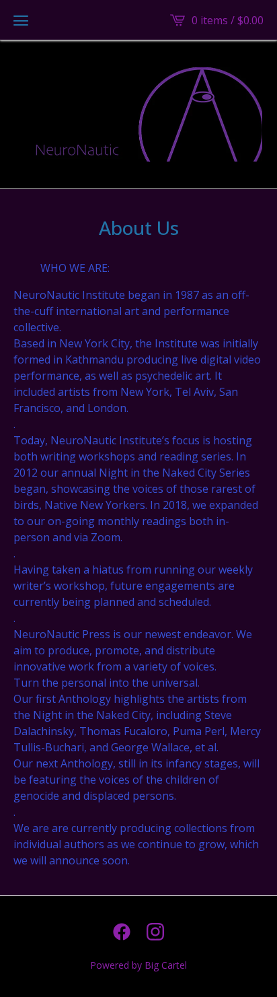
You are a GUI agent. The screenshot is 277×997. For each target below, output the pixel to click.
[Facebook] (121, 931)
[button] (20, 20)
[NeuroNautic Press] (138, 114)
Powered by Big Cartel (138, 965)
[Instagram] (155, 931)
